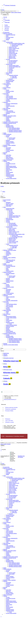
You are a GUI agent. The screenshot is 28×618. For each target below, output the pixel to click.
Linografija (5, 109)
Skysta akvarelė (12, 63)
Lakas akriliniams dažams (14, 128)
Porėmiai (8, 92)
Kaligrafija (5, 102)
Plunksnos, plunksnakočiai (11, 103)
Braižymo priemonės (7, 33)
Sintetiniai (8, 173)
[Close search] (2, 448)
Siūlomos (5, 354)
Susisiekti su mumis (9, 422)
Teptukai (19, 12)
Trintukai (8, 144)
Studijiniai (8, 120)
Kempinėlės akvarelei (10, 163)
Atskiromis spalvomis (13, 75)
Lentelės (8, 99)
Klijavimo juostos (10, 37)
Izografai (8, 135)
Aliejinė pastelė (12, 137)
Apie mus (7, 28)
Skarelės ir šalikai (9, 158)
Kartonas (8, 151)
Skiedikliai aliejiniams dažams (15, 131)
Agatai (7, 94)
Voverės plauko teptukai (11, 178)
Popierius (8, 104)
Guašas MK (14, 76)
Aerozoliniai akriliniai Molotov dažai (16, 43)
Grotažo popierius (10, 150)
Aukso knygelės (9, 96)
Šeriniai (7, 171)
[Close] (3, 196)
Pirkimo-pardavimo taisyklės (11, 407)
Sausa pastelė (11, 139)
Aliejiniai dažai (9, 64)
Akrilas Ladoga (12, 49)
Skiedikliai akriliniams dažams (15, 130)
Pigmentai (8, 101)
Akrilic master (12, 52)
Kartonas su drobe (10, 91)
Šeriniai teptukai (9, 172)
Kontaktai (7, 30)
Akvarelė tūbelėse (12, 61)
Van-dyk (10, 71)
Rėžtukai (8, 113)
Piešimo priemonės (7, 134)
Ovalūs (7, 164)
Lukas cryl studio (12, 54)
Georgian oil (11, 67)
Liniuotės (8, 38)
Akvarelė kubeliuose (13, 60)
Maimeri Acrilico (12, 58)
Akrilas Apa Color (13, 47)
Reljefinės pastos (9, 125)
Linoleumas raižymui (10, 112)
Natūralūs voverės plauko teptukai (10, 121)
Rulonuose (8, 156)
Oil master (11, 70)
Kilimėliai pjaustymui (10, 34)
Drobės (4, 88)
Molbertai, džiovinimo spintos (9, 115)
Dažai (12, 12)
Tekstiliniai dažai (9, 81)
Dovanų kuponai (6, 87)
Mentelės (5, 114)
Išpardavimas (6, 353)
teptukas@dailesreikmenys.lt (10, 399)
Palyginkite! (20, 457)
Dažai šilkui (8, 155)
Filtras (3, 191)
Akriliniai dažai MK (13, 53)
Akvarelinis (8, 147)
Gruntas (7, 124)
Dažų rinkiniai (9, 72)
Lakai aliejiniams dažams (11, 98)
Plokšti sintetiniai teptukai (11, 167)
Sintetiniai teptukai (10, 174)
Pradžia (6, 25)
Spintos (7, 118)
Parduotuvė (7, 26)
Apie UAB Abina (9, 420)
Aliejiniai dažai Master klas (14, 66)
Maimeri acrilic (12, 56)
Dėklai (7, 85)
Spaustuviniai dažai (10, 80)
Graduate (11, 69)
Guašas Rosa (14, 77)
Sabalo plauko (9, 169)
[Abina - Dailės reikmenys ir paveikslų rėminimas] (2, 9)
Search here (3, 11)
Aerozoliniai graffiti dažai (16, 44)
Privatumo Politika (9, 410)
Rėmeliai (5, 152)
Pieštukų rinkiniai (9, 141)
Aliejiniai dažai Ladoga (14, 65)
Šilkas (4, 153)
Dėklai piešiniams (7, 83)
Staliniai (7, 119)
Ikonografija (5, 93)
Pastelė (7, 136)
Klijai (7, 36)
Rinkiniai (11, 79)
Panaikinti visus (21, 455)
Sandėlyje (5, 355)
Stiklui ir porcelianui (7, 160)
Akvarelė (8, 59)
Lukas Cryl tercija (12, 55)
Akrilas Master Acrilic (13, 50)
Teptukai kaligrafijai (10, 106)
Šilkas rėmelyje (9, 157)
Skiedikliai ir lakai (10, 126)
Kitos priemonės (9, 97)
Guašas (15, 12)
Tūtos (7, 86)
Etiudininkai (8, 117)
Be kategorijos (6, 32)
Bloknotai (8, 149)
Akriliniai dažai (9, 42)
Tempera (8, 82)
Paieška (5, 14)
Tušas (7, 107)
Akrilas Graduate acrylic (14, 48)
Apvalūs (8, 162)
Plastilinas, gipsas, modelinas (9, 145)
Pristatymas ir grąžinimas (10, 409)
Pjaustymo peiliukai (10, 142)
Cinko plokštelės (9, 110)
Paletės (4, 133)
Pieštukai (8, 140)
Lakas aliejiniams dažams (14, 129)
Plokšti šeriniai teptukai (11, 166)
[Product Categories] (4, 18)
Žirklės (7, 39)
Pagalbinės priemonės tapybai (9, 123)
